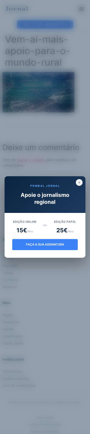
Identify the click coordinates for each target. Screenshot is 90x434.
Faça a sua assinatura (45, 244)
